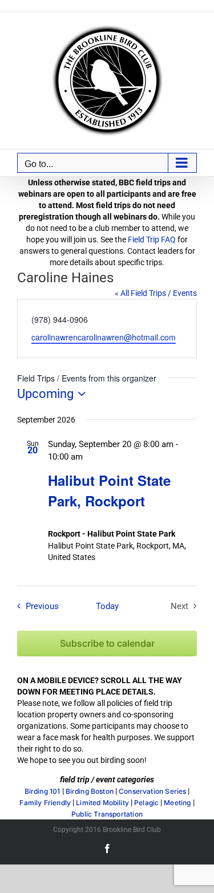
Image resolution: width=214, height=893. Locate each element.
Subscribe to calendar (107, 643)
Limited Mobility (102, 803)
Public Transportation (107, 814)
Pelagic (146, 803)
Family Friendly (45, 803)
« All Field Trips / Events (156, 293)
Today (107, 606)
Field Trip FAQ (152, 239)
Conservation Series (152, 791)
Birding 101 (42, 791)
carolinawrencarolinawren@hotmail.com (103, 337)
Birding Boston (90, 791)
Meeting (177, 803)
